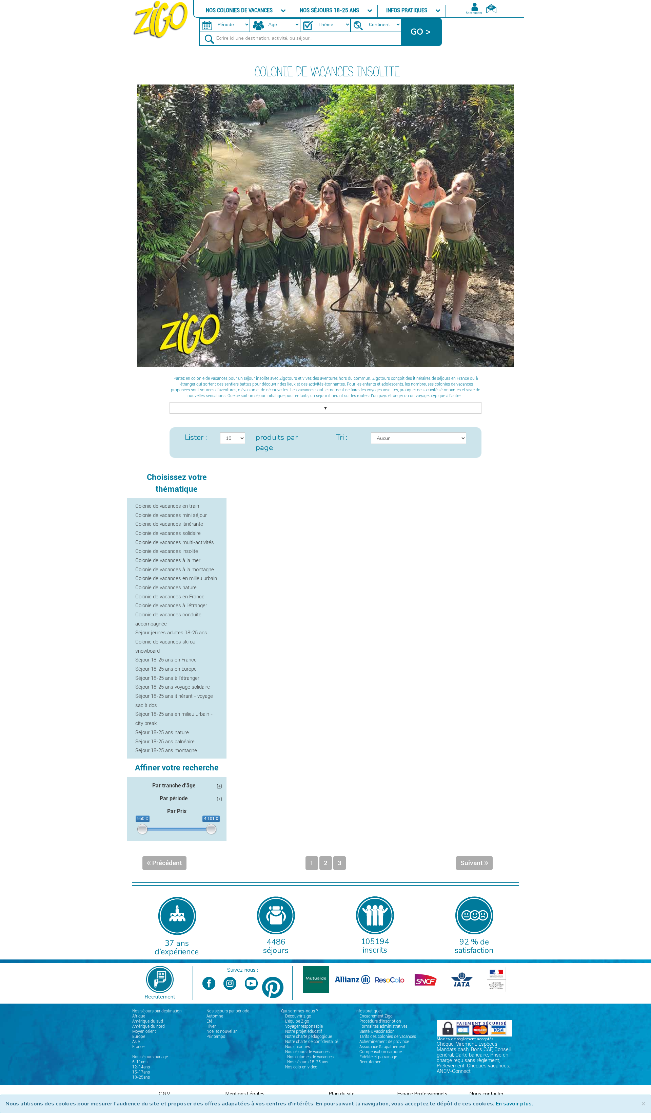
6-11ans (139, 1062)
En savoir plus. (514, 1103)
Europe (138, 1036)
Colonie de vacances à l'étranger (171, 605)
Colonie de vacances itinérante (169, 524)
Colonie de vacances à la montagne (174, 569)
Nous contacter (487, 1093)
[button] (421, 32)
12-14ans (141, 1067)
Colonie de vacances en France (169, 597)
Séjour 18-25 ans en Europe (166, 669)
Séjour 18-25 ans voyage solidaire (172, 687)
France (138, 1046)
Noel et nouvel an (222, 1031)
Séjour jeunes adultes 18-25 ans (171, 633)
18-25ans (141, 1077)
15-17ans (141, 1072)
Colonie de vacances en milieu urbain (176, 578)
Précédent (166, 863)
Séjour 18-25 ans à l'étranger (167, 678)
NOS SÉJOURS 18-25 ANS (330, 10)
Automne (214, 1016)
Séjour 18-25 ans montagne (166, 750)
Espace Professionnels (422, 1093)
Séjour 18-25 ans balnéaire (165, 742)
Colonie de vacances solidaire (168, 533)
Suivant (472, 863)
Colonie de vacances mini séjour (171, 515)
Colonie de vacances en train (167, 506)
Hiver (211, 1026)
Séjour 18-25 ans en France (166, 660)
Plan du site (342, 1093)
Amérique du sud (147, 1021)
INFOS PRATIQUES (407, 10)
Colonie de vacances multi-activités (174, 542)
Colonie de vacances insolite (166, 551)
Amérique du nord (148, 1026)
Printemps (215, 1036)
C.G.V (164, 1093)
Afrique (138, 1016)
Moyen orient (144, 1031)
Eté (209, 1021)
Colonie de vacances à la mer (167, 560)
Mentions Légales (244, 1093)
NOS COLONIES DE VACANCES (240, 10)
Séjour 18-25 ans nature (162, 732)
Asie (136, 1041)
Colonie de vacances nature (166, 587)
